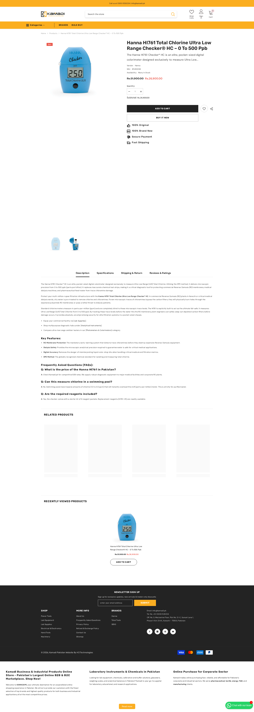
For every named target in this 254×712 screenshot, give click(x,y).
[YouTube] (173, 631)
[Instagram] (157, 631)
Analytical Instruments (91, 325)
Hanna (137, 66)
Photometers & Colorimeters (98, 330)
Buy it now (162, 118)
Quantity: (131, 86)
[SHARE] (210, 108)
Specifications (105, 273)
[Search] (131, 14)
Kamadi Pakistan (57, 652)
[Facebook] (149, 631)
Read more (127, 706)
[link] (204, 108)
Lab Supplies (79, 321)
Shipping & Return (131, 273)
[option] (84, 103)
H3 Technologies (85, 652)
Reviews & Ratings (160, 273)
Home (43, 33)
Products (53, 33)
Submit (145, 603)
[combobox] (127, 14)
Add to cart (163, 108)
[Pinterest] (165, 631)
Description (83, 273)
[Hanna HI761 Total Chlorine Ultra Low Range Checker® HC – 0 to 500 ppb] (127, 528)
